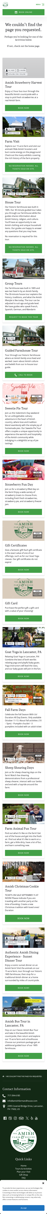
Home (23, 1165)
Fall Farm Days (15, 710)
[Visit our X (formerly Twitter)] (27, 1118)
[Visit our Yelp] (32, 1118)
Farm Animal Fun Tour (20, 828)
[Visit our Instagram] (15, 1118)
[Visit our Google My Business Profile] (10, 1118)
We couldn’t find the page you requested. (24, 1076)
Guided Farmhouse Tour (21, 350)
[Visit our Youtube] (36, 1118)
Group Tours (13, 283)
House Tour (13, 202)
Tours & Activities (23, 1168)
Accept (23, 1208)
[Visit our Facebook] (5, 1118)
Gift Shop (23, 1174)
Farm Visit (12, 141)
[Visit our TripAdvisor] (21, 1118)
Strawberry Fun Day (19, 484)
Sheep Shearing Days (19, 767)
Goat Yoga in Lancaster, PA (23, 652)
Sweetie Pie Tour (16, 408)
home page (33, 46)
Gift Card (11, 603)
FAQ (23, 1177)
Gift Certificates (16, 545)
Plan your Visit (23, 1171)
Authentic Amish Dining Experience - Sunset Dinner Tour (21, 956)
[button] (43, 1183)
